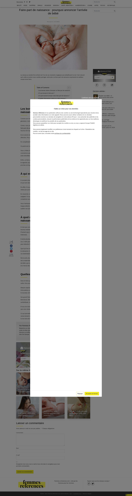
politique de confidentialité (62, 133)
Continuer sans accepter (89, 97)
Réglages (80, 393)
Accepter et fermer (92, 393)
